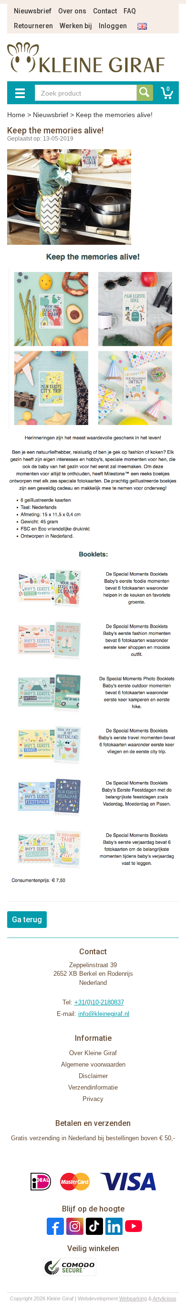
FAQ (130, 11)
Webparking (133, 1298)
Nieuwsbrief (33, 11)
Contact (105, 11)
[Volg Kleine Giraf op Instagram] (73, 1226)
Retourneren (33, 26)
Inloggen (113, 26)
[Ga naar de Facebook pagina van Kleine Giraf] (54, 1226)
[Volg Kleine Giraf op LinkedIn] (113, 1226)
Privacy (93, 1098)
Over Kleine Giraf (93, 1053)
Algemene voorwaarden (93, 1064)
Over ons (72, 11)
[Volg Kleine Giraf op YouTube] (132, 1226)
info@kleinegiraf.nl (103, 1013)
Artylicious (164, 1298)
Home (16, 115)
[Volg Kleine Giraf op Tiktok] (93, 1226)
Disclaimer (93, 1076)
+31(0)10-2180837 (99, 1002)
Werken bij (76, 26)
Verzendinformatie (93, 1087)
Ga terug (27, 919)
